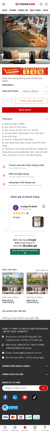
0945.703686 (37, 344)
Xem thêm (41, 270)
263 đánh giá (30, 245)
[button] (3, 4)
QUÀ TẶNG (35, 10)
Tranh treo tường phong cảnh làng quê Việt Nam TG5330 (36, 297)
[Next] (46, 288)
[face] (6, 397)
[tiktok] (36, 397)
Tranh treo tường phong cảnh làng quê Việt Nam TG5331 (12, 297)
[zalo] (16, 397)
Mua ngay (25, 110)
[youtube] (26, 397)
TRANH (12, 10)
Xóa (46, 87)
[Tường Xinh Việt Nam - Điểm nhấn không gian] (25, 4)
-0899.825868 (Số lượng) (18, 348)
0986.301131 (23, 344)
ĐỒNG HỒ (23, 10)
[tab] (14, 311)
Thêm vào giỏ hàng (31, 100)
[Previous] (3, 288)
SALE (4, 10)
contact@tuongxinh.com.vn (27, 352)
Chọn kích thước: (10, 91)
